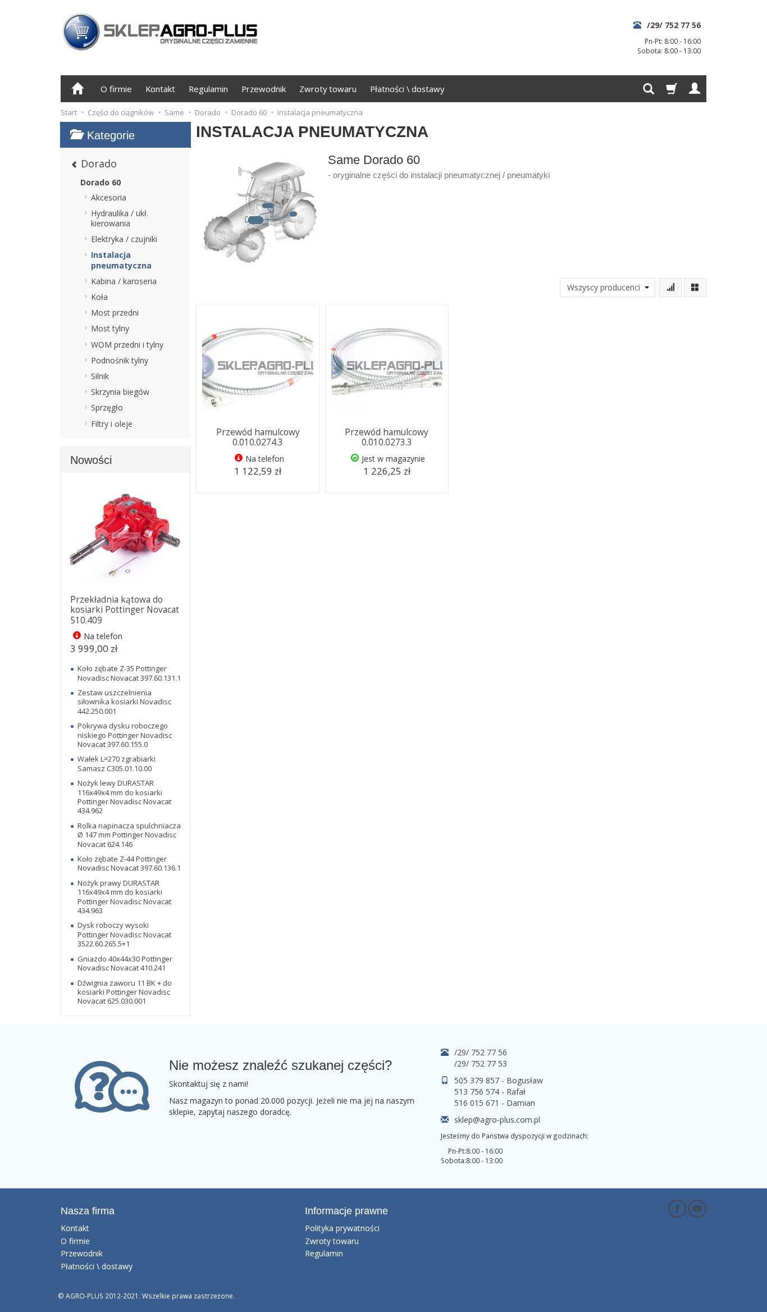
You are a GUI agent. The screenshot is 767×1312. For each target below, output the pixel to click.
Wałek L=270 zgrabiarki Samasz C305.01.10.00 (116, 763)
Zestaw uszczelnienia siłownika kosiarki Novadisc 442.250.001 (124, 701)
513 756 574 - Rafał (490, 1091)
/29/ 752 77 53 (480, 1063)
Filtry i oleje (112, 423)
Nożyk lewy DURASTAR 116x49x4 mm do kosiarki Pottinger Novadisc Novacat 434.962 (124, 797)
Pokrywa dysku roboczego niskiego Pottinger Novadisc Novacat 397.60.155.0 (124, 735)
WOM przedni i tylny (127, 344)
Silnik (100, 376)
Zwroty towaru (328, 88)
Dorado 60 (100, 182)
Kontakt (160, 88)
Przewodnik (263, 88)
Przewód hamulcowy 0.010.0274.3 (258, 437)
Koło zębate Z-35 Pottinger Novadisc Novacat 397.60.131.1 (129, 672)
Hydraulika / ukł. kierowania (119, 218)
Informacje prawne (346, 1211)
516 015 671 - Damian (494, 1102)
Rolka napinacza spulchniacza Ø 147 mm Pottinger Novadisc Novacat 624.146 (129, 835)
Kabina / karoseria (124, 281)
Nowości (91, 460)
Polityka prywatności (342, 1228)
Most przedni (115, 312)
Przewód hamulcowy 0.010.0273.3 (386, 437)
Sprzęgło (107, 407)
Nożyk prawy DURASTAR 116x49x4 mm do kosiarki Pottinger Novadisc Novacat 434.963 (124, 896)
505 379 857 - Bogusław (498, 1080)
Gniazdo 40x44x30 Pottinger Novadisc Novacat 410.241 (124, 963)
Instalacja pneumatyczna (121, 259)
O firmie (116, 88)
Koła (99, 296)
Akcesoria (108, 197)
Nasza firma (88, 1211)
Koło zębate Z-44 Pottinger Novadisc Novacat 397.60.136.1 (129, 863)
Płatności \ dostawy (407, 88)
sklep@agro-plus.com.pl (497, 1119)
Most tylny (110, 328)
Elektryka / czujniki (124, 239)
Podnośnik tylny (119, 360)
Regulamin (208, 88)
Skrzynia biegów (120, 391)
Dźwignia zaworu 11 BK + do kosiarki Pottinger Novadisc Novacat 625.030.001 (124, 992)
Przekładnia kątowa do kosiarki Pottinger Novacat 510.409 (124, 610)
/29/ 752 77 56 (674, 25)
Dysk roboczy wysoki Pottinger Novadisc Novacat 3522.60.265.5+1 (124, 934)
